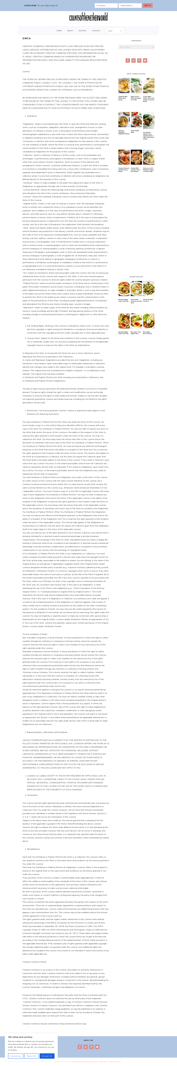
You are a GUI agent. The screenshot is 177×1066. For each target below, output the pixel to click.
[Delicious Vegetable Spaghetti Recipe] (124, 119)
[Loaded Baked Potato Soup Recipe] (124, 85)
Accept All (47, 1056)
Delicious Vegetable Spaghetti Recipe (123, 132)
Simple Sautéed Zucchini (148, 300)
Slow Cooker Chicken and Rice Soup (136, 301)
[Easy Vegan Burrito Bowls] (148, 321)
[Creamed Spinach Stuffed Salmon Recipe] (124, 157)
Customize (15, 1056)
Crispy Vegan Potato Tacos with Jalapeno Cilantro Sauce (148, 99)
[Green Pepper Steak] (136, 119)
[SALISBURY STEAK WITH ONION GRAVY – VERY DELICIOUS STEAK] (148, 120)
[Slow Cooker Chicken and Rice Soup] (136, 288)
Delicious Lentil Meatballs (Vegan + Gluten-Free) (148, 169)
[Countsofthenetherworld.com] (88, 23)
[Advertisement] (136, 228)
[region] (31, 1047)
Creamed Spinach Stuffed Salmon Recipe (124, 169)
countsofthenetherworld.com (84, 1061)
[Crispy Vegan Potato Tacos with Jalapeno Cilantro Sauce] (148, 85)
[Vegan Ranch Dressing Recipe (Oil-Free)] (136, 85)
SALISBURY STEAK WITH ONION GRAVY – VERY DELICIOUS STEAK (148, 136)
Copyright (103, 1061)
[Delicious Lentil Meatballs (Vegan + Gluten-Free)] (148, 157)
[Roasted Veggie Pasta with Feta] (124, 288)
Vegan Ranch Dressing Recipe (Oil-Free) (136, 98)
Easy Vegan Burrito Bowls (147, 332)
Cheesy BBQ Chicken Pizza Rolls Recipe (135, 169)
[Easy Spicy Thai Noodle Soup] (136, 321)
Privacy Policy (115, 1061)
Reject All (31, 1056)
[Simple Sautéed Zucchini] (148, 288)
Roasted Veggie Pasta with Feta (123, 300)
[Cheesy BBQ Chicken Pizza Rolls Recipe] (136, 157)
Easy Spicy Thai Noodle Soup (136, 332)
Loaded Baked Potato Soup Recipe (122, 98)
